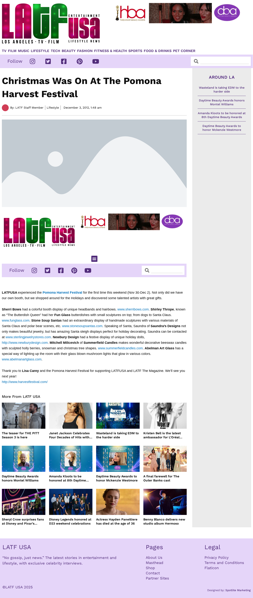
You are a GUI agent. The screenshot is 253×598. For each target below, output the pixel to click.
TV (4, 51)
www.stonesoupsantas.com (82, 326)
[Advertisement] (178, 34)
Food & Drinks (158, 51)
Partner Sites (157, 578)
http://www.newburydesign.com (25, 343)
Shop (150, 568)
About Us (154, 557)
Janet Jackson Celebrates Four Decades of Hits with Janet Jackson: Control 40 (69, 435)
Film (12, 51)
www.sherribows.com (133, 309)
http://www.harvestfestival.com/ (25, 382)
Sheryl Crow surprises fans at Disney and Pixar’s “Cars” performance (23, 521)
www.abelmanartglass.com (21, 359)
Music (23, 51)
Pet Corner (184, 51)
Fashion (85, 51)
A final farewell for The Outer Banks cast (161, 478)
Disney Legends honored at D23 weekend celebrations (70, 521)
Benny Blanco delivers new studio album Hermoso (164, 521)
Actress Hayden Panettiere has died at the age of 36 (116, 521)
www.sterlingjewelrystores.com (28, 337)
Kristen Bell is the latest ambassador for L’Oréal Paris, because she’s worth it (164, 435)
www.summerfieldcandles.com (120, 348)
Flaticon (211, 568)
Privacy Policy (216, 557)
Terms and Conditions (224, 562)
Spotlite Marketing (238, 590)
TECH (55, 51)
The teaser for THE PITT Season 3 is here (20, 435)
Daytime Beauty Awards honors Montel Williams (20, 478)
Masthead (154, 562)
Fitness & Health (110, 51)
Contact (153, 573)
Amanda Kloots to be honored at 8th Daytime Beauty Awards (67, 478)
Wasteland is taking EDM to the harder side (117, 435)
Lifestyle (40, 51)
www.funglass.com (15, 320)
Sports (135, 51)
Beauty (69, 51)
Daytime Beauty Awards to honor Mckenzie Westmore (117, 478)
